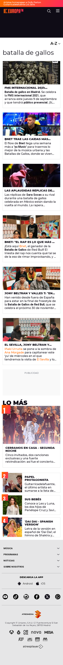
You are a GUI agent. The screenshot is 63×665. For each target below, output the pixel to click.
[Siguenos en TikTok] (15, 598)
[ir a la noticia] (31, 72)
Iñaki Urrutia (14, 349)
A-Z (54, 43)
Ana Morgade (14, 352)
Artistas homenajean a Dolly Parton (22, 2)
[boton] (45, 548)
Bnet (22, 246)
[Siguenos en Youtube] (5, 598)
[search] (49, 11)
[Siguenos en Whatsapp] (57, 598)
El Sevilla (43, 359)
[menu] (57, 10)
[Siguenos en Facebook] (36, 598)
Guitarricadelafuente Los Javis (19, 4)
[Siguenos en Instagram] (26, 598)
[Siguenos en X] (47, 598)
